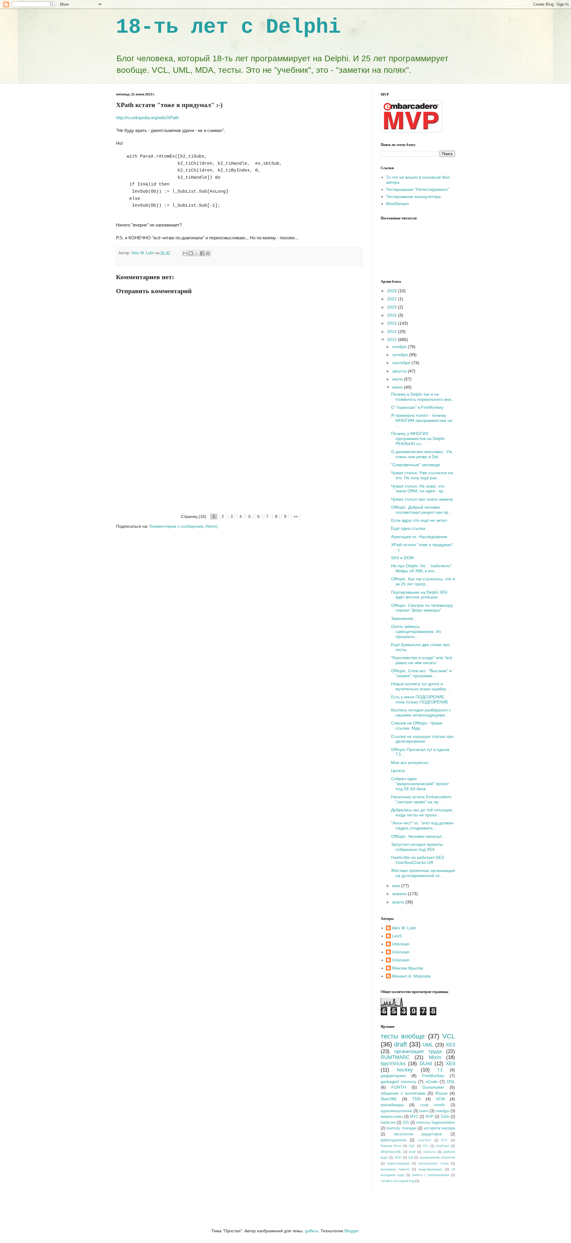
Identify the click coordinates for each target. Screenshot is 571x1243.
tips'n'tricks (393, 1063)
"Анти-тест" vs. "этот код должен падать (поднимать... (422, 825)
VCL (448, 1036)
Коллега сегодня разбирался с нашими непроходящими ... (421, 712)
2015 (392, 323)
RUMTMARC (395, 1057)
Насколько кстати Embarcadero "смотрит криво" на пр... (421, 799)
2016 (392, 315)
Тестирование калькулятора (413, 196)
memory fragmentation (435, 1123)
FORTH (398, 1087)
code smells (432, 1105)
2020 (392, 307)
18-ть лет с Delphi (228, 27)
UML (428, 1045)
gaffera (311, 1230)
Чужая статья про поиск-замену (422, 499)
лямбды (442, 1111)
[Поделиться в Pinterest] (208, 253)
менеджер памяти (395, 1169)
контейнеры (392, 1104)
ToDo (444, 1117)
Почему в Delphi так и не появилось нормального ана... (423, 397)
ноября (400, 346)
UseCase (442, 1146)
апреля (400, 893)
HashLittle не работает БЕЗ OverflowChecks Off (417, 860)
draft (400, 1044)
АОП (398, 1157)
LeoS (397, 936)
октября (400, 354)
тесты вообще (403, 1036)
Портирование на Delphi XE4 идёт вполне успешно (419, 595)
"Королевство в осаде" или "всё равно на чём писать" (421, 660)
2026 (392, 290)
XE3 (450, 1045)
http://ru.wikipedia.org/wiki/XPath (147, 117)
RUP (430, 1117)
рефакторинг (393, 1075)
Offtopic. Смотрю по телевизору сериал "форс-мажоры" (422, 608)
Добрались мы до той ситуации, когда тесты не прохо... (422, 812)
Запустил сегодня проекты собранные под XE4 (417, 847)
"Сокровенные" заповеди (415, 464)
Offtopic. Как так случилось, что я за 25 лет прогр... (423, 581)
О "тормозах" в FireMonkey (417, 407)
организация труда (417, 1051)
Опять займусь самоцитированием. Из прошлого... (416, 631)
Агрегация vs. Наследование (419, 536)
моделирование (430, 1169)
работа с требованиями (430, 1175)
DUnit (426, 1063)
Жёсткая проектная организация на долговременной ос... (423, 873)
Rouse (441, 1093)
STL (426, 1146)
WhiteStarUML (391, 1152)
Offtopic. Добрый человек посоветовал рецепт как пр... (421, 510)
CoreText (424, 1140)
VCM (440, 1098)
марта (398, 902)
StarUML (389, 1098)
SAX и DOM (402, 557)
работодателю (394, 1140)
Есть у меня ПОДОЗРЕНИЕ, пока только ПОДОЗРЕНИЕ (419, 699)
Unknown (401, 944)
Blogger (351, 1230)
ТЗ (439, 1070)
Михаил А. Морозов (411, 976)
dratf (412, 1152)
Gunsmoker (433, 1087)
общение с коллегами (403, 1093)
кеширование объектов (437, 1157)
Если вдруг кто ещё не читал (419, 520)
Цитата (398, 770)
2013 (392, 339)
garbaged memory (398, 1081)
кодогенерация (398, 1163)
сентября (402, 362)
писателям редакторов (418, 1134)
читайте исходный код (397, 1181)
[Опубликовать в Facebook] (202, 253)
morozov (429, 1152)
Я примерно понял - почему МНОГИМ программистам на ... (421, 420)
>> (295, 516)
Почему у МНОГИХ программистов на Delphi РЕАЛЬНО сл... (418, 438)
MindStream (397, 203)
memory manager (401, 1128)
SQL (412, 1146)
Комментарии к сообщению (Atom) (184, 526)
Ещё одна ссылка (408, 528)
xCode (432, 1081)
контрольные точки (433, 1163)
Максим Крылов (407, 968)
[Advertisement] (239, 468)
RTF (444, 1140)
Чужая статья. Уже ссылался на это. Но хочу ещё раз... (422, 475)
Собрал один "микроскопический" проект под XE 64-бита (420, 783)
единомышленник (396, 1111)
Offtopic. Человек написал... (418, 836)
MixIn (435, 1057)
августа (400, 371)
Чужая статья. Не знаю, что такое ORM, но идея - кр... (419, 489)
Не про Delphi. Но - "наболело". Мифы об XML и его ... (422, 568)
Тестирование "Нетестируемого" (417, 189)
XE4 (450, 1063)
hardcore (388, 1123)
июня (398, 387)
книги (424, 1111)
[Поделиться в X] (197, 253)
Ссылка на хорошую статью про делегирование (422, 739)
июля (398, 379)
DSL (451, 1081)
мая (396, 885)
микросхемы (392, 1117)
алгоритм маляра (439, 1128)
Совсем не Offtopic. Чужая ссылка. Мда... (416, 725)
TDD (416, 1098)
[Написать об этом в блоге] (191, 253)
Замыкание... (404, 618)
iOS (406, 1123)
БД (411, 1157)
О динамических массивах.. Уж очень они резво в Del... (421, 454)
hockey (405, 1070)
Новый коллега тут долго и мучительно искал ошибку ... (421, 686)
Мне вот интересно (410, 762)
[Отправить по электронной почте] (185, 253)
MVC (414, 1117)
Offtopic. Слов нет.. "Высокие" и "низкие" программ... (421, 673)
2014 (392, 331)
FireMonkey (433, 1075)
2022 (392, 298)
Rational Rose (391, 1146)
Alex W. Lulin (404, 927)
